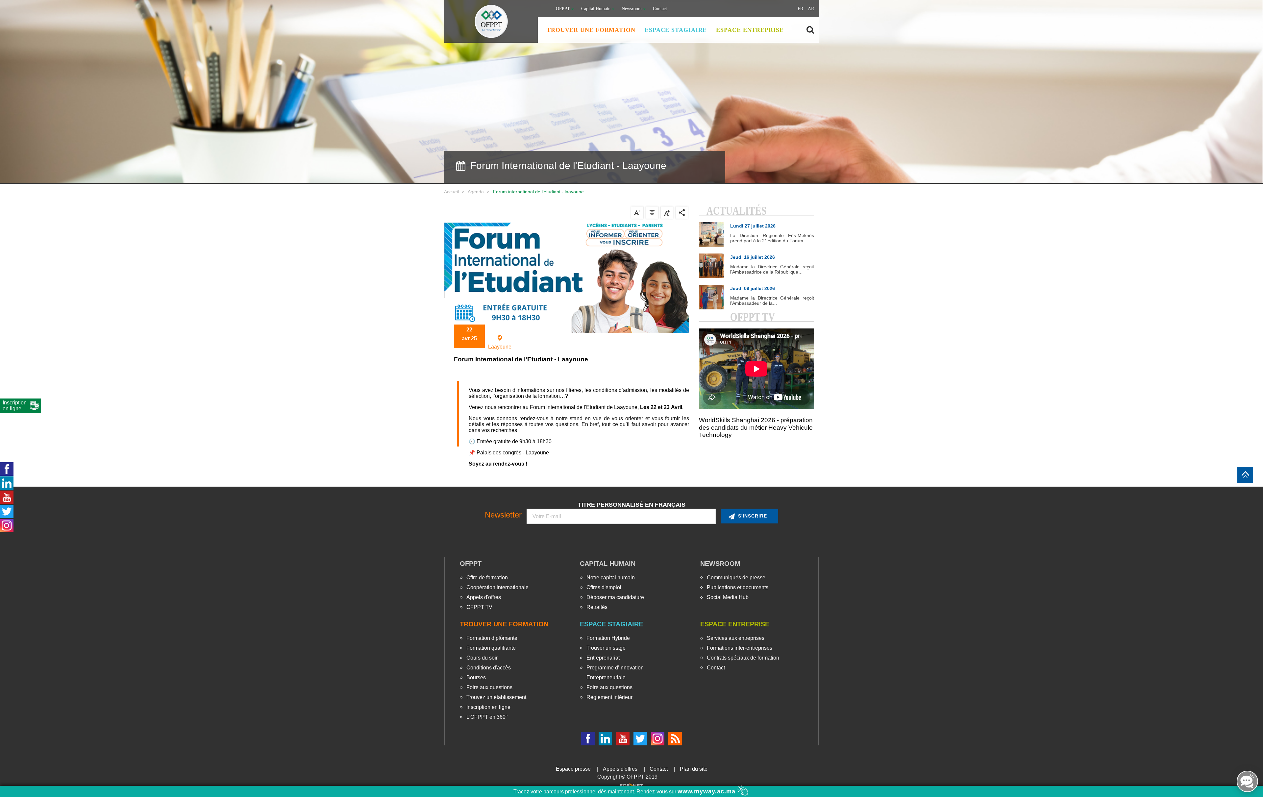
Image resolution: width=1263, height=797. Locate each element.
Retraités (596, 607)
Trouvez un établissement (496, 697)
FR (800, 8)
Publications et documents (737, 587)
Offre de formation (487, 577)
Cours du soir (482, 658)
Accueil (451, 191)
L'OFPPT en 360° (487, 717)
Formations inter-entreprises (739, 648)
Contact (660, 8)
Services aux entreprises (735, 638)
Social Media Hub (728, 597)
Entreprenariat (603, 658)
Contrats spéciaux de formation (743, 658)
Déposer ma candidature (615, 597)
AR (811, 8)
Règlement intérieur (609, 697)
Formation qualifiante (491, 648)
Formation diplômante (491, 638)
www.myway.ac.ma (707, 791)
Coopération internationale (497, 587)
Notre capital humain (610, 577)
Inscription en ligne (488, 707)
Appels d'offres (483, 597)
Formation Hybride (608, 638)
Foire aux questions (489, 687)
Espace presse (573, 769)
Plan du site (693, 769)
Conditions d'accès (488, 667)
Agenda (476, 191)
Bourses (476, 677)
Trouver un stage (606, 648)
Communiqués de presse (736, 577)
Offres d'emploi (603, 587)
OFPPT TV (479, 607)
